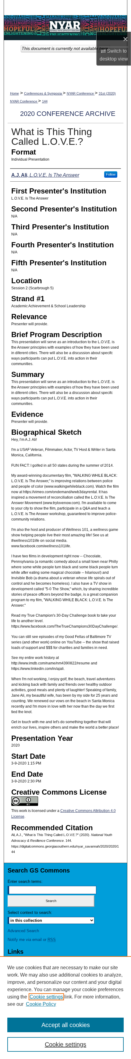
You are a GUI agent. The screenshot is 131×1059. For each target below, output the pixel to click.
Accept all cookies (65, 1025)
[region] (65, 1007)
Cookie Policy (41, 1004)
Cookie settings (46, 996)
